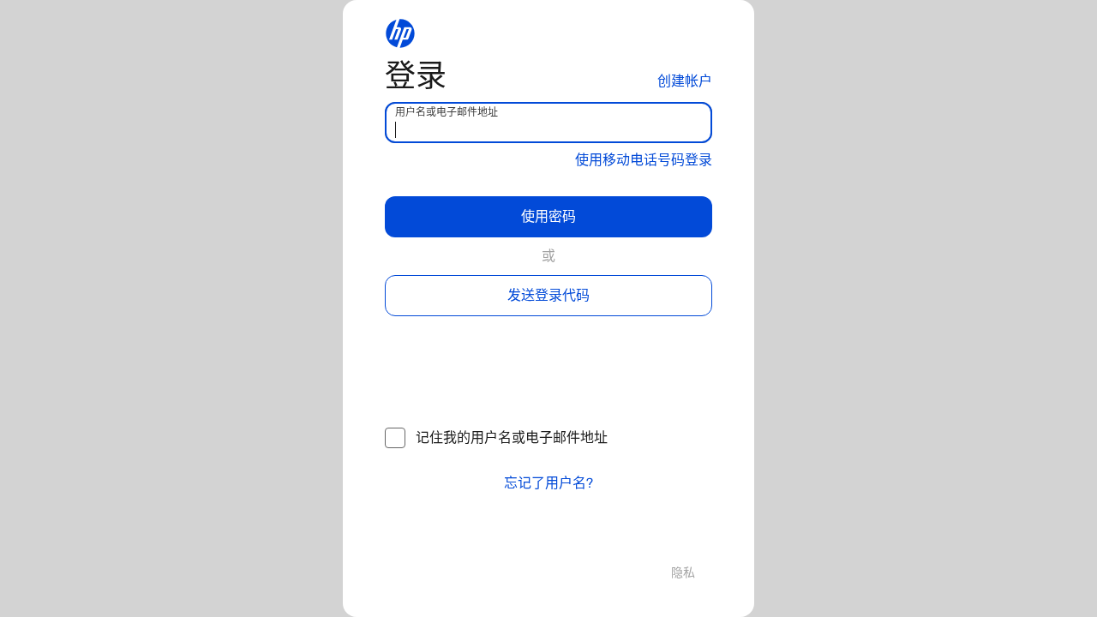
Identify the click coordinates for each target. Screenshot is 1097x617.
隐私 (683, 573)
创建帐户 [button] (684, 81)
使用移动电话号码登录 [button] (643, 160)
